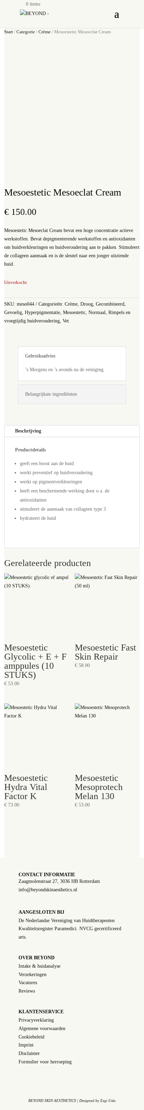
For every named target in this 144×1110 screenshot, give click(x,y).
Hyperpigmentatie (42, 312)
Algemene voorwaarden (42, 1028)
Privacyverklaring (36, 1020)
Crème (44, 31)
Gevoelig (13, 312)
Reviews (27, 991)
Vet (66, 321)
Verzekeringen (32, 974)
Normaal (97, 312)
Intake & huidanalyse (39, 966)
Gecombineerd (110, 304)
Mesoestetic (74, 312)
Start (8, 31)
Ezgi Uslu (108, 1100)
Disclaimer (29, 1053)
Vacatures (28, 982)
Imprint (26, 1045)
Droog (86, 304)
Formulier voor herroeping (45, 1061)
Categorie (25, 31)
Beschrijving (28, 431)
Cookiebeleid (31, 1037)
